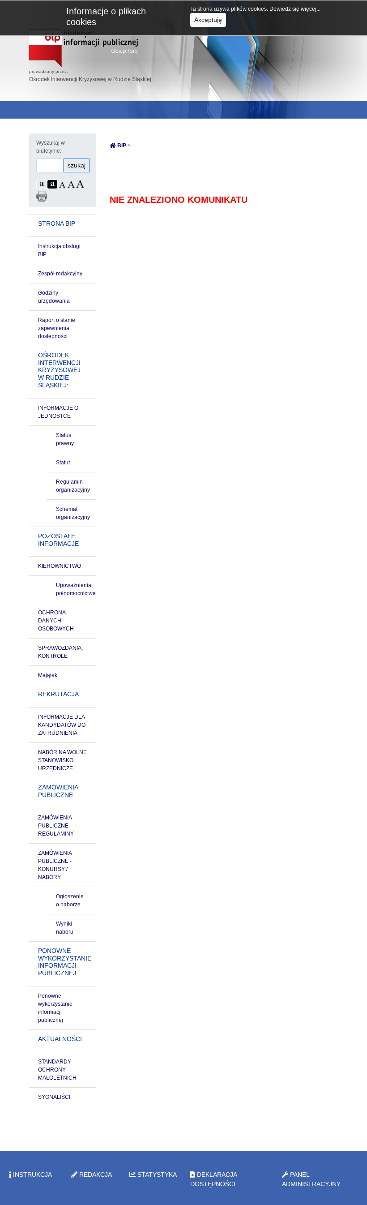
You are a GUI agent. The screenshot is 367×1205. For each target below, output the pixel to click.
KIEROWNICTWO (59, 566)
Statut (63, 462)
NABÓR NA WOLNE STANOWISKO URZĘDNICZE (62, 760)
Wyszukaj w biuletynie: (50, 147)
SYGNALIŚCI (54, 1097)
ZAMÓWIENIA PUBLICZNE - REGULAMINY (56, 826)
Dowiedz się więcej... (294, 9)
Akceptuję (208, 19)
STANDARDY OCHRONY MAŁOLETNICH (57, 1070)
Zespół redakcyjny (60, 273)
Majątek (47, 675)
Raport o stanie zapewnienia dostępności (56, 328)
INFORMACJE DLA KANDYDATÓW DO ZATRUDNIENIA (61, 725)
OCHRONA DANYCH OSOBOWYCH (56, 620)
